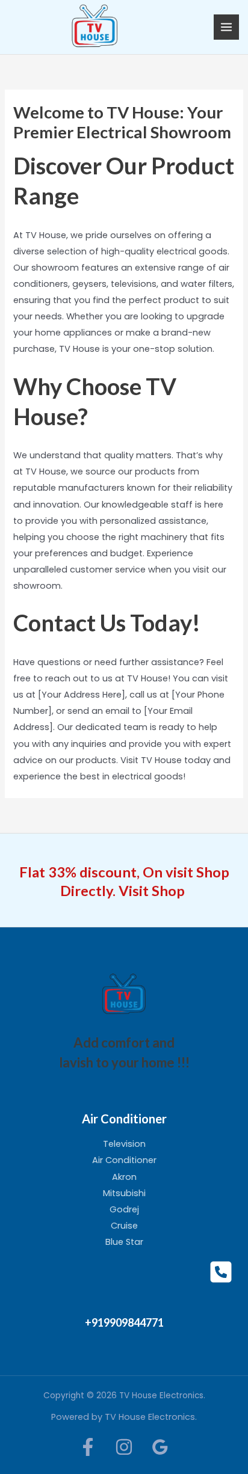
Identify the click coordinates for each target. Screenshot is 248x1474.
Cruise (124, 1226)
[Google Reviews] (160, 1447)
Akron (124, 1177)
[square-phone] (221, 1272)
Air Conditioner (124, 1160)
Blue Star (124, 1242)
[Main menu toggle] (226, 27)
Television (124, 1144)
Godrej (124, 1209)
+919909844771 (124, 1322)
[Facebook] (88, 1447)
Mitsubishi (124, 1193)
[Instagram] (124, 1447)
